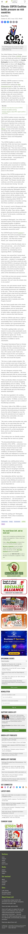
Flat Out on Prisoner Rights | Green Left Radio (14, 742)
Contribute (4, 881)
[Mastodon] (2, 22)
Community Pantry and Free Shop (10, 672)
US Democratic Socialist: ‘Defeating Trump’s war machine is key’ (13, 807)
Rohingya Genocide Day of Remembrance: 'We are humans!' (14, 763)
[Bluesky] (8, 22)
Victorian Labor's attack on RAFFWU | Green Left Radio (13, 745)
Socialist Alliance (6, 894)
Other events (14, 687)
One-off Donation (11, 542)
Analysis (4, 859)
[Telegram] (17, 787)
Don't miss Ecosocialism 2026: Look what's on (14, 772)
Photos (3, 870)
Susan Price (4, 16)
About (3, 879)
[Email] (14, 22)
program (20, 233)
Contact (4, 883)
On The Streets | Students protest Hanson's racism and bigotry (13, 750)
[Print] (11, 22)
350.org (3, 129)
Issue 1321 (14, 19)
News (3, 857)
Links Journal (5, 890)
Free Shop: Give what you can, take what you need (13, 677)
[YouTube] (2, 787)
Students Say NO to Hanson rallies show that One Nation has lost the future (13, 779)
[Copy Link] (16, 22)
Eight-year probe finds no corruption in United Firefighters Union (14, 794)
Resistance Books (6, 892)
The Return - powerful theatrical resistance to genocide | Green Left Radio (14, 739)
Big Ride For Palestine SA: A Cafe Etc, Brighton (12, 664)
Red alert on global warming (9, 110)
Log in (25, 1)
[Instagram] (14, 787)
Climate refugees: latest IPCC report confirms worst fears (14, 112)
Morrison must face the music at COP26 (12, 108)
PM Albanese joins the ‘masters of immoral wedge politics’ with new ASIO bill (13, 815)
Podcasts (4, 871)
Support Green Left (8, 712)
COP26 (19, 56)
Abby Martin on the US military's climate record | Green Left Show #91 (12, 754)
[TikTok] (10, 787)
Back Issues (5, 864)
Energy (10, 521)
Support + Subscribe (15, 1)
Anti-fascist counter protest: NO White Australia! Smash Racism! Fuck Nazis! (12, 681)
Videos (3, 873)
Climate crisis (5, 521)
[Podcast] (5, 787)
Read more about (9, 922)
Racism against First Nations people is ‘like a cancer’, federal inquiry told (13, 803)
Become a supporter (8, 546)
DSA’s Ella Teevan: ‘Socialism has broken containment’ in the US (12, 811)
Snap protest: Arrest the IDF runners (11, 668)
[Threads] (23, 787)
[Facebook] (5, 22)
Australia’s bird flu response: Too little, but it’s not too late (14, 799)
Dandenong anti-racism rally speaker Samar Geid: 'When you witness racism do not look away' (13, 768)
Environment (17, 521)
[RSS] (26, 787)
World (20, 19)
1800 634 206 (15, 554)
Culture (3, 862)
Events (3, 884)
